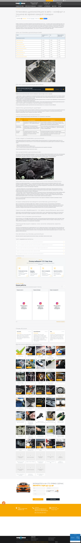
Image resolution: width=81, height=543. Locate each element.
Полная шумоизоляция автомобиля (21, 56)
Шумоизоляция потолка (19, 40)
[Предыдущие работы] (62, 286)
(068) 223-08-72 (37, 510)
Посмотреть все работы (60, 321)
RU (54, 0)
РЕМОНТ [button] (40, 6)
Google (41, 18)
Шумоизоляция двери (19, 42)
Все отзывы (32, 18)
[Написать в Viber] (58, 4)
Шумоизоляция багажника (20, 44)
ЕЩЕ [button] (60, 6)
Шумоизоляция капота (19, 50)
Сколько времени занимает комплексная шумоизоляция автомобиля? (30, 253)
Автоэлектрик (33, 537)
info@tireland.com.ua (41, 512)
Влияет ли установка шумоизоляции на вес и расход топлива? (28, 250)
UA (56, 0)
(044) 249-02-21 (43, 509)
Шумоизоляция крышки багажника (21, 48)
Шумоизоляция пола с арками (20, 46)
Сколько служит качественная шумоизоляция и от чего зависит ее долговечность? (32, 247)
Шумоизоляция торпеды (19, 54)
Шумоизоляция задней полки (20, 52)
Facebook (46, 18)
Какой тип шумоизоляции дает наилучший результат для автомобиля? (30, 241)
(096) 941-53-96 (37, 508)
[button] (38, 499)
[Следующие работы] (64, 286)
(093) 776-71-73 (37, 509)
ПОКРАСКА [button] (47, 6)
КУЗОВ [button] (54, 6)
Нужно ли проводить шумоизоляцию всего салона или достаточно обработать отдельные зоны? (35, 244)
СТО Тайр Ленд (18, 8)
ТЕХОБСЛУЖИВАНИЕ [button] (31, 6)
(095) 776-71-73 (43, 508)
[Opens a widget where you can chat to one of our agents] (75, 538)
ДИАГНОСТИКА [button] (20, 6)
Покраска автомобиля (51, 537)
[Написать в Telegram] (60, 4)
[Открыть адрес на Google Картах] (30, 2)
